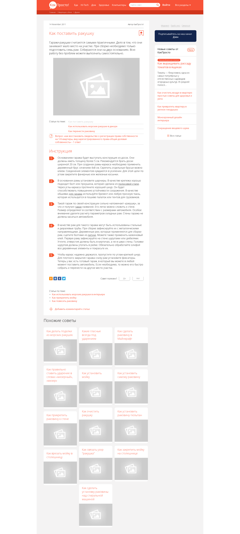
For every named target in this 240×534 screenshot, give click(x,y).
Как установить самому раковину (129, 375)
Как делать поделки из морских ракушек (60, 333)
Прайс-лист (175, 25)
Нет (138, 278)
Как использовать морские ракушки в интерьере (78, 294)
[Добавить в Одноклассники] (51, 278)
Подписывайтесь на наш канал (175, 35)
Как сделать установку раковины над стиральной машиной (95, 493)
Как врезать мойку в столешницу (59, 455)
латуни (92, 235)
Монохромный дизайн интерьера (170, 119)
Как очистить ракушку (90, 413)
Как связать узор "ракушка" (92, 451)
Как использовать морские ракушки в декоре (92, 126)
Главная (52, 12)
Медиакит (165, 25)
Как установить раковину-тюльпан (130, 413)
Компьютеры (119, 5)
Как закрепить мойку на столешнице (131, 451)
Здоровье (104, 5)
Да (124, 278)
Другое (77, 12)
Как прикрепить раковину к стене (58, 417)
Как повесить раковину (64, 301)
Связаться (186, 25)
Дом (93, 5)
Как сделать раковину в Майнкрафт (125, 334)
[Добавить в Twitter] (64, 278)
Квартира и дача (65, 12)
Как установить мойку (92, 375)
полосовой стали (128, 183)
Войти (166, 5)
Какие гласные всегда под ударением (91, 334)
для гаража (75, 193)
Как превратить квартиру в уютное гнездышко (172, 108)
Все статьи (175, 135)
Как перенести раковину (81, 131)
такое (78, 206)
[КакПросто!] (59, 5)
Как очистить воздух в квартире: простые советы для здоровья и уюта (175, 95)
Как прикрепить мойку (64, 297)
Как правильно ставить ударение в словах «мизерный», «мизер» (60, 374)
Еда (76, 5)
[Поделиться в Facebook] (59, 278)
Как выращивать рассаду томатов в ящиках (174, 65)
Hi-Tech (85, 5)
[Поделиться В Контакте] (55, 278)
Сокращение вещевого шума (173, 128)
